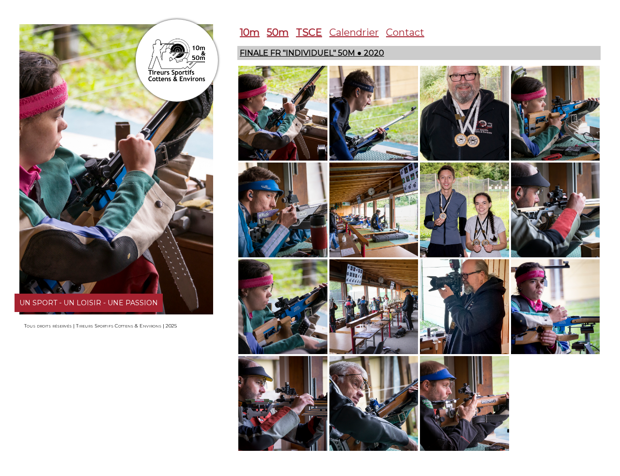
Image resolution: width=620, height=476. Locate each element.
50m (278, 32)
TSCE (309, 32)
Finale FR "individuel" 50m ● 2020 (312, 53)
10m (250, 32)
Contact (405, 32)
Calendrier (354, 32)
